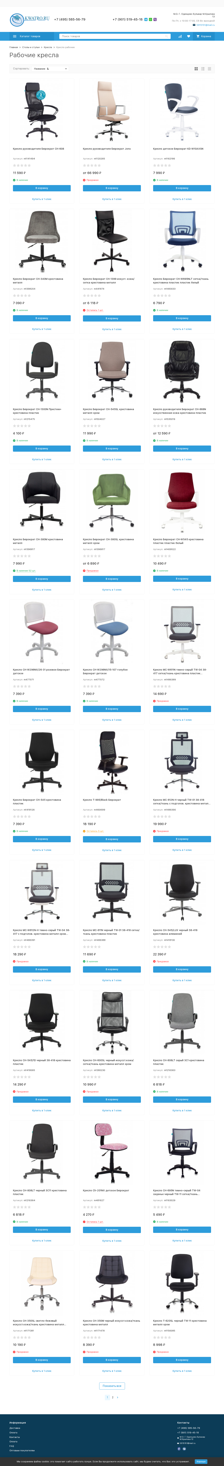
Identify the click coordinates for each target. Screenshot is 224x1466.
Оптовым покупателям (22, 1450)
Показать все (112, 1386)
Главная (13, 47)
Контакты (14, 1437)
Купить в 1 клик (41, 199)
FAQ (11, 1446)
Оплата (13, 1432)
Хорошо (201, 1461)
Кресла (48, 47)
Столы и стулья (31, 47)
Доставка (14, 1428)
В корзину (42, 188)
